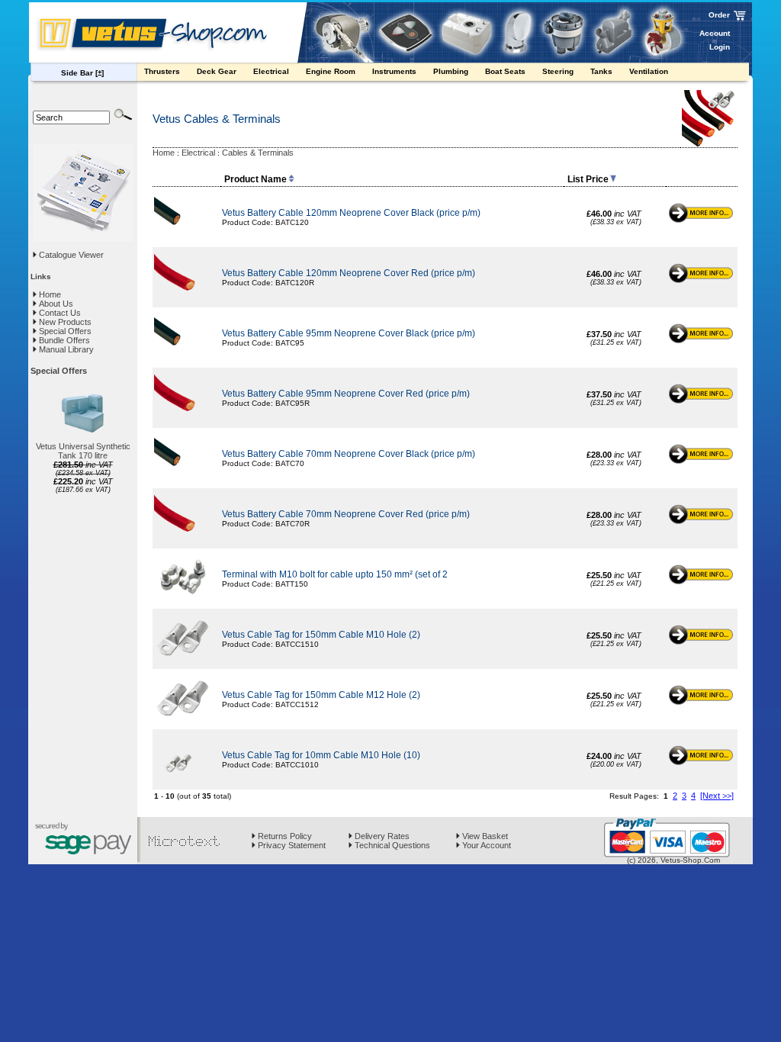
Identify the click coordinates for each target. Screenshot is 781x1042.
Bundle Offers (63, 340)
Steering (559, 71)
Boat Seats (506, 71)
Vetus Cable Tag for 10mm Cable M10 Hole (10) (321, 755)
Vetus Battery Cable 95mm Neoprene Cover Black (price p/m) (348, 333)
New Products (64, 321)
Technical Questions (391, 845)
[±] (99, 73)
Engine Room (332, 71)
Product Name (255, 179)
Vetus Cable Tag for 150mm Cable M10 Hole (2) (321, 634)
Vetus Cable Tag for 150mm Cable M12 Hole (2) (321, 695)
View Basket (484, 836)
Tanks (602, 71)
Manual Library (65, 349)
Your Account (485, 845)
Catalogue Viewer (71, 254)
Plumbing (452, 71)
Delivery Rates (381, 836)
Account (714, 33)
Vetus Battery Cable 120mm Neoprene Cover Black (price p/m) (351, 212)
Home (49, 294)
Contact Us (59, 312)
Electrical (272, 71)
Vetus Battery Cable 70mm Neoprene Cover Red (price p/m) (346, 514)
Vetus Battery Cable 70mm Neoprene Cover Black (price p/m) (348, 454)
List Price (588, 179)
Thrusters (163, 71)
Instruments (395, 71)
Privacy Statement (291, 845)
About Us (55, 303)
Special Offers (64, 331)
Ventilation (649, 71)
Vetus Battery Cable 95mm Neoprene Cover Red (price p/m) (346, 393)
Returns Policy (284, 836)
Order (719, 15)
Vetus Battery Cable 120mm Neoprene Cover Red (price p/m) (348, 273)
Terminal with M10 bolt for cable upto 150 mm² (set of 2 (335, 574)
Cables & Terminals (258, 152)
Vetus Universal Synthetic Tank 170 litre (83, 451)
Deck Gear (218, 71)
